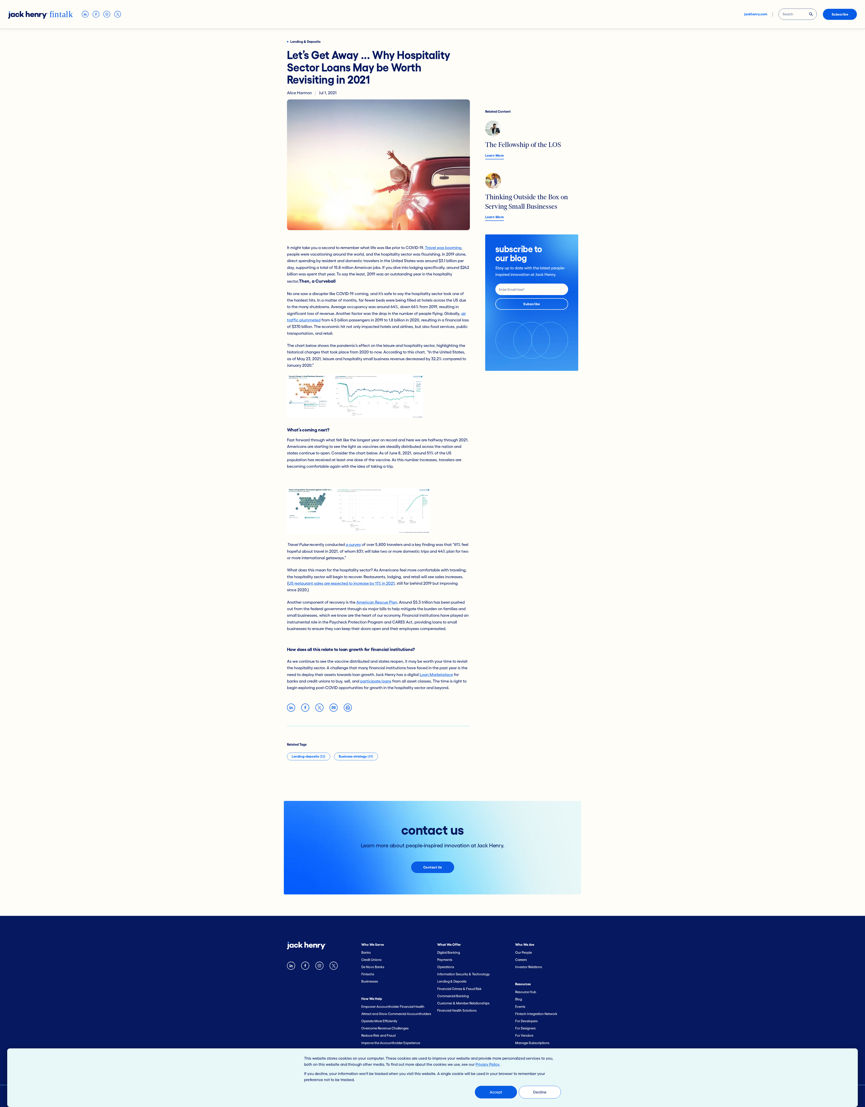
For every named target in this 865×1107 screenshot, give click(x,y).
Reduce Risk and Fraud (378, 1035)
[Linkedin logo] (291, 967)
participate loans (375, 681)
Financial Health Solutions (457, 1010)
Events (520, 1006)
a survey (353, 544)
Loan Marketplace (436, 674)
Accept (496, 1092)
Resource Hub (525, 992)
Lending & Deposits (452, 981)
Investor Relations (528, 967)
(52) (309, 756)
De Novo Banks (372, 967)
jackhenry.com (755, 14)
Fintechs (367, 974)
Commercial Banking (453, 996)
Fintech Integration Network (536, 1014)
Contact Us (432, 867)
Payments (444, 960)
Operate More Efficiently (379, 1021)
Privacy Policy (487, 1064)
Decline (539, 1092)
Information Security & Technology (463, 974)
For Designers (525, 1028)
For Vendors (524, 1035)
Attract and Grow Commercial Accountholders (396, 1014)
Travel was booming (443, 247)
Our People (523, 952)
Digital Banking (448, 952)
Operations (445, 967)
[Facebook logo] (305, 967)
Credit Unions (371, 960)
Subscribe (840, 14)
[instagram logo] (319, 967)
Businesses (369, 981)
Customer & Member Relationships (463, 1003)
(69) (356, 756)
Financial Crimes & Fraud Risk (459, 989)
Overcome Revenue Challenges (385, 1028)
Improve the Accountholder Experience (390, 1043)
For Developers (526, 1021)
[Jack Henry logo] (306, 946)
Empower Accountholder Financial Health (392, 1006)
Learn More (494, 155)
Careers (521, 960)
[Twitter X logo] (334, 967)
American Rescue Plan (376, 602)
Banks (366, 952)
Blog (518, 999)
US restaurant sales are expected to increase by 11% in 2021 (341, 583)
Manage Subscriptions (532, 1043)
